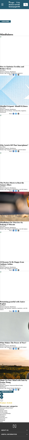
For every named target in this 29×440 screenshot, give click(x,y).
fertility (8, 73)
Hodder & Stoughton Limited (15, 15)
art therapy (9, 110)
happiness (23, 110)
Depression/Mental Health (16, 385)
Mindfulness (13, 71)
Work (1, 421)
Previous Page (7, 391)
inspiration (14, 268)
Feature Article (6, 403)
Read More (2, 70)
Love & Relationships (5, 413)
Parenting (2, 416)
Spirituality (2, 419)
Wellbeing (2, 420)
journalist (14, 149)
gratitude (9, 308)
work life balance (21, 149)
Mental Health (10, 388)
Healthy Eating (3, 412)
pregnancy (20, 73)
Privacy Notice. (21, 16)
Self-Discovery (3, 417)
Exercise (2, 409)
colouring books (17, 110)
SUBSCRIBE (5, 21)
